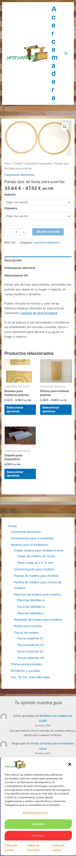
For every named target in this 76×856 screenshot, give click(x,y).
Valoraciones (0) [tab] (16, 275)
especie (10, 194)
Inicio (7, 163)
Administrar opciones (35, 812)
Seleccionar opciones (15, 409)
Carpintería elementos (38, 163)
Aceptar (38, 824)
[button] (70, 764)
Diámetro (10, 208)
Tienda (18, 163)
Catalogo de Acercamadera (38, 313)
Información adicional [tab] (19, 268)
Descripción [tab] (13, 260)
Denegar (38, 835)
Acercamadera (55, 53)
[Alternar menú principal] (66, 53)
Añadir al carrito (48, 231)
